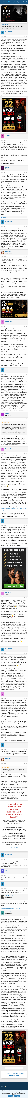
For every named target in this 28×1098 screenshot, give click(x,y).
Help (22, 1085)
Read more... (14, 847)
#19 (26, 901)
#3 (26, 172)
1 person (4, 217)
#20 (26, 917)
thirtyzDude (4, 28)
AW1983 (7, 413)
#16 (26, 859)
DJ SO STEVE (8, 321)
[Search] (26, 1)
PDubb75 (7, 135)
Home (2, 1086)
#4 (26, 226)
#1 (26, 36)
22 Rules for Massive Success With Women (14, 1074)
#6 (26, 326)
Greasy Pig (8, 251)
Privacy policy (17, 1085)
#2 (26, 140)
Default (3, 1083)
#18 (26, 888)
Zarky (6, 870)
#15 (26, 763)
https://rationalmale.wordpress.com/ (11, 908)
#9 (26, 453)
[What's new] (23, 1)
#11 (26, 597)
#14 (26, 749)
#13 (26, 698)
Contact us (3, 1085)
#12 (26, 653)
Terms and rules (10, 1085)
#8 (26, 418)
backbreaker (8, 912)
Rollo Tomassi (9, 896)
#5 (26, 256)
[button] (1, 2)
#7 (26, 374)
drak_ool (7, 167)
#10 (26, 525)
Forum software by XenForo (11, 1088)
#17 (26, 875)
